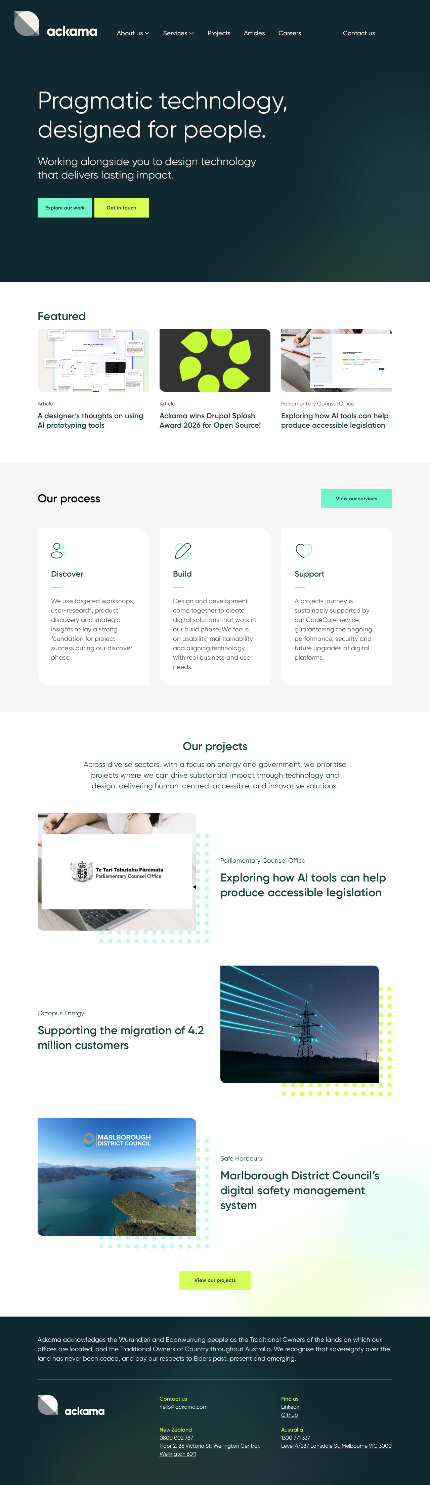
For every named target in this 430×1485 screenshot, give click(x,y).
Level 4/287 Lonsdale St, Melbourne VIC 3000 (336, 1446)
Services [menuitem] (175, 33)
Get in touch (121, 208)
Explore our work (65, 208)
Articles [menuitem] (254, 33)
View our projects (215, 1280)
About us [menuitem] (130, 33)
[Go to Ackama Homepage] (55, 23)
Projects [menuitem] (219, 33)
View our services (356, 499)
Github (289, 1415)
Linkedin (291, 1407)
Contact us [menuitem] (359, 33)
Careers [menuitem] (289, 33)
